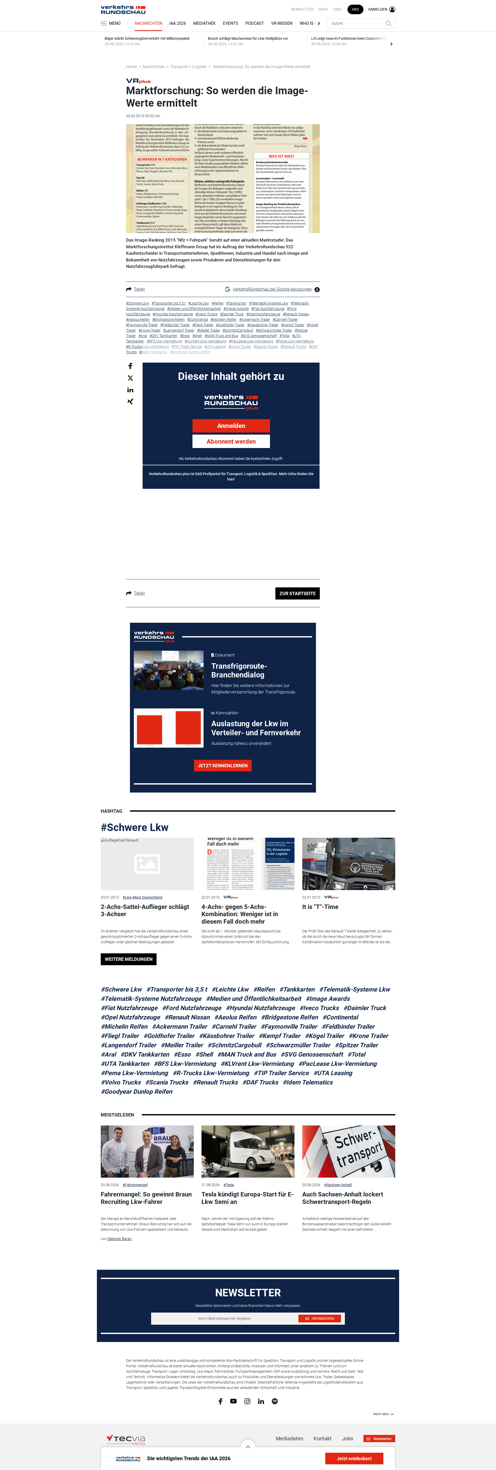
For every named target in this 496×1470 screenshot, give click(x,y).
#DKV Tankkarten (144, 1054)
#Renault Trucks (215, 1082)
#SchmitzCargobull (234, 1045)
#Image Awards (328, 998)
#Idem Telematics (307, 1082)
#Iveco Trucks (319, 1008)
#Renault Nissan (187, 1017)
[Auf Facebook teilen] (130, 366)
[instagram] (247, 1401)
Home (131, 66)
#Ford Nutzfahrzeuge (191, 1008)
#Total (356, 1054)
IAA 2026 (177, 23)
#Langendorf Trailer (128, 1045)
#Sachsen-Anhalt (338, 1185)
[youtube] (233, 1401)
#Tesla (228, 1185)
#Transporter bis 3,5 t (176, 989)
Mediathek (204, 23)
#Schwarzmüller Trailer (298, 1045)
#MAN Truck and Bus (246, 1054)
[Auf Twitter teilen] (130, 378)
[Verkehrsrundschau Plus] (138, 81)
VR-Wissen (281, 23)
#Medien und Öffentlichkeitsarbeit (253, 998)
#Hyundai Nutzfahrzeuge (260, 1008)
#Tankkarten (296, 989)
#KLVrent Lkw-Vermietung (257, 1063)
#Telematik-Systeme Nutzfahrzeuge (151, 998)
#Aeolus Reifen (235, 1017)
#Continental (340, 1017)
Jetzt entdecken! (354, 1458)
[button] (248, 1443)
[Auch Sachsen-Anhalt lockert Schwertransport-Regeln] (348, 1151)
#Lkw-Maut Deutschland (142, 897)
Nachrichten (148, 23)
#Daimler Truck (364, 1008)
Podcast (254, 23)
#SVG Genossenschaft (312, 1054)
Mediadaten (289, 1438)
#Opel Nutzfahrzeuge (130, 1017)
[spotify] (275, 1401)
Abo (355, 9)
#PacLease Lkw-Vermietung (337, 1063)
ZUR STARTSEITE (298, 593)
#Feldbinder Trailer (348, 1026)
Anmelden (231, 425)
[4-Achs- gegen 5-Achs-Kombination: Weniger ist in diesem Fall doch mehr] (248, 864)
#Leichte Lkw (230, 989)
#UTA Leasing (332, 1073)
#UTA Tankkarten (125, 1063)
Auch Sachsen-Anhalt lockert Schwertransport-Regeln (342, 1198)
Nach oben (381, 1414)
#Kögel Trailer (324, 1036)
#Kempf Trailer (279, 1036)
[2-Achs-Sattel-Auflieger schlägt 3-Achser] (147, 864)
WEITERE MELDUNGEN (129, 959)
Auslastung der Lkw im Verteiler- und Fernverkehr (256, 728)
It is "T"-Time (320, 906)
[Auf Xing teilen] (130, 401)
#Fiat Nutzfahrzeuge (129, 1008)
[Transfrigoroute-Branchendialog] (169, 670)
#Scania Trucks (166, 1082)
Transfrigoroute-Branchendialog (239, 671)
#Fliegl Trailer (120, 1036)
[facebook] (220, 1401)
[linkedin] (261, 1401)
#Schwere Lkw (134, 827)
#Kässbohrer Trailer (226, 1036)
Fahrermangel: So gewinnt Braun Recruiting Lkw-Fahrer (146, 1198)
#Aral (108, 1054)
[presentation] (391, 44)
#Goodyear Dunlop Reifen (136, 1091)
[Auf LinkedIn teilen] (130, 390)
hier (230, 479)
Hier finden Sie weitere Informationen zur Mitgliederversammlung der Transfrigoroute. (253, 689)
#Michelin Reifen (124, 1026)
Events (230, 23)
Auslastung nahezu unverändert (241, 743)
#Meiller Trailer (182, 1045)
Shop (323, 9)
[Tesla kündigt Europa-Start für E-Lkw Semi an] (248, 1151)
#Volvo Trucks (121, 1082)
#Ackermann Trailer (179, 1026)
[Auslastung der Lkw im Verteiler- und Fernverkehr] (169, 728)
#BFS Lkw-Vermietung (185, 1063)
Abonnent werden (231, 441)
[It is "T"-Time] (348, 864)
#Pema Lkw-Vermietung (134, 1073)
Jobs (337, 9)
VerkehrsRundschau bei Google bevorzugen (272, 289)
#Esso (182, 1054)
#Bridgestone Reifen (289, 1017)
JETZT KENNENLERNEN (223, 765)
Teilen (139, 289)
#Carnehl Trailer (234, 1026)
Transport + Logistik (188, 66)
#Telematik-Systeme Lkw (354, 989)
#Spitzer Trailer (356, 1045)
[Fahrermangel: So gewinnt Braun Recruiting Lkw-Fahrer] (147, 1151)
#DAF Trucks (260, 1082)
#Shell (204, 1054)
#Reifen (264, 989)
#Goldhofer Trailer (168, 1036)
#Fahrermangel (135, 1185)
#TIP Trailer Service (281, 1073)
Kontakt (323, 1438)
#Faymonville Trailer (289, 1026)
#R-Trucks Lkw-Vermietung (211, 1073)
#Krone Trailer (368, 1036)
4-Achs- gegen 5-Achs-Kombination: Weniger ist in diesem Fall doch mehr (240, 914)
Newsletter (302, 9)
